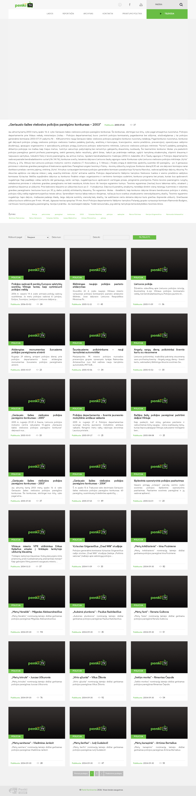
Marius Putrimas (135, 214)
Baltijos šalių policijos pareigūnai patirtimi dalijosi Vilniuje (159, 417)
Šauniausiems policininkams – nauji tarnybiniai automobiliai (98, 351)
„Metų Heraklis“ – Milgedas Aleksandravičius (36, 612)
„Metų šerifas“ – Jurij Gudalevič (90, 743)
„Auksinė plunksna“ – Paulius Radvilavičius (97, 612)
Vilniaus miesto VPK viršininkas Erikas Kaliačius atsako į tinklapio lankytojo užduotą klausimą (36, 549)
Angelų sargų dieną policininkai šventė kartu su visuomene (159, 351)
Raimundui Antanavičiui (174, 214)
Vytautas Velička (52, 218)
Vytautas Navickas (95, 214)
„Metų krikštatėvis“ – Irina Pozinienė (155, 546)
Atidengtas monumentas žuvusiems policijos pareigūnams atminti (36, 351)
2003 (82, 214)
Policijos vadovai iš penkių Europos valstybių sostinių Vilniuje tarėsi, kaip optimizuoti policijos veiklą (36, 287)
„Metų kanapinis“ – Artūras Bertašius (155, 743)
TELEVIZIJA (169, 14)
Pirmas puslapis (81, 774)
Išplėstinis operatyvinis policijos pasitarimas (159, 481)
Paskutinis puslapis (114, 774)
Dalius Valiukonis (35, 218)
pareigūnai (59, 214)
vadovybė (120, 214)
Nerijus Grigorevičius (154, 214)
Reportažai (68, 14)
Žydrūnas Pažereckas (16, 218)
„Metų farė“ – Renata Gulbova (151, 612)
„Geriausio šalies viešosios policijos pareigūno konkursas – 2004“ (98, 482)
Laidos (50, 14)
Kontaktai (108, 14)
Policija (34, 214)
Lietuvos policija (143, 284)
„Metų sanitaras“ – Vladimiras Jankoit (32, 743)
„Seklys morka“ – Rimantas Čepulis (154, 677)
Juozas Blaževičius (70, 218)
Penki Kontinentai (89, 790)
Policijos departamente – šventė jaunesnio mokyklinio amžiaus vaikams (98, 417)
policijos (110, 214)
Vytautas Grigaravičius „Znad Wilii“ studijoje (97, 546)
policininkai (46, 214)
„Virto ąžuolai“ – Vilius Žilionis (89, 677)
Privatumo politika (132, 14)
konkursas (71, 214)
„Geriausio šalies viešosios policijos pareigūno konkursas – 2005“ (36, 417)
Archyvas (88, 14)
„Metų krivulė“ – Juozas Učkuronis (31, 677)
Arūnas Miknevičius (88, 218)
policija (103, 218)
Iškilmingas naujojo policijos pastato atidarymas (98, 285)
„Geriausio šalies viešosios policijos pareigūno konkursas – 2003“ (36, 482)
